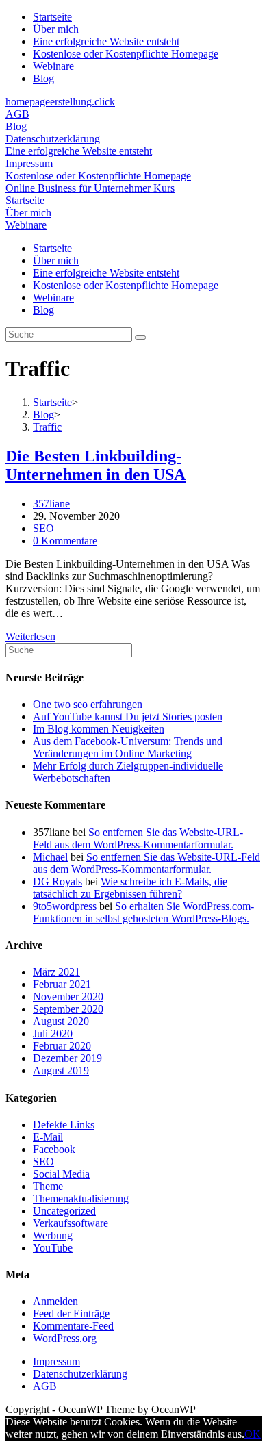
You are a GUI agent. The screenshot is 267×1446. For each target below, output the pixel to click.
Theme (48, 1186)
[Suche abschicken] (140, 337)
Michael (50, 857)
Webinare (53, 66)
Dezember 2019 (67, 1058)
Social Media (61, 1174)
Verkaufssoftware (70, 1223)
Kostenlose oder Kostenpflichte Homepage (125, 54)
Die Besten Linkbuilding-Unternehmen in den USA (95, 465)
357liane (51, 503)
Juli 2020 (53, 1033)
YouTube (53, 1248)
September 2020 (68, 1009)
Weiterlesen (30, 636)
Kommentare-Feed (73, 1326)
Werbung (53, 1235)
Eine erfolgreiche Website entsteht (106, 41)
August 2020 (61, 1021)
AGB (17, 114)
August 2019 (61, 1070)
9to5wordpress (65, 906)
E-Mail (48, 1137)
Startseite (52, 17)
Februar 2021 (62, 984)
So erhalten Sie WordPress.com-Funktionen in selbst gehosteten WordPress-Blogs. (143, 912)
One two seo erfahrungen (87, 704)
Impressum (29, 163)
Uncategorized (64, 1211)
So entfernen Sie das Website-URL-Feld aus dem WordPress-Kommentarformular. (138, 838)
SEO (43, 528)
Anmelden (55, 1301)
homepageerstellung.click (60, 101)
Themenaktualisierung (81, 1198)
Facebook (54, 1149)
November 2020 (68, 996)
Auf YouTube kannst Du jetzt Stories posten (127, 716)
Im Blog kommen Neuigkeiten (98, 729)
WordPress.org (65, 1338)
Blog (43, 78)
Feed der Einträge (71, 1313)
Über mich (56, 29)
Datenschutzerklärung (52, 138)
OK (252, 1434)
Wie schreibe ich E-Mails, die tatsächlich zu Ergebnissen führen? (130, 888)
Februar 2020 (62, 1046)
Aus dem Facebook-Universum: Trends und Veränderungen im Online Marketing (127, 747)
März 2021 (56, 972)
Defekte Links (63, 1124)
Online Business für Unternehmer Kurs (90, 188)
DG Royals (57, 881)
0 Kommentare (65, 540)
